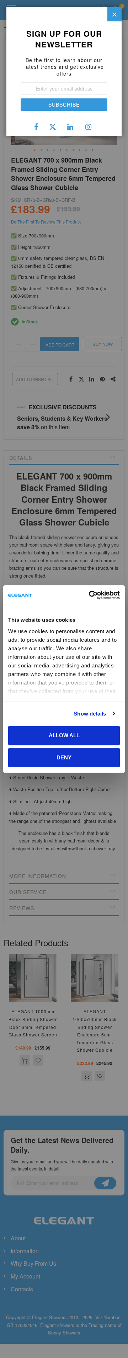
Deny (64, 757)
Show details (90, 714)
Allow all (64, 735)
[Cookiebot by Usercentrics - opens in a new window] (90, 595)
